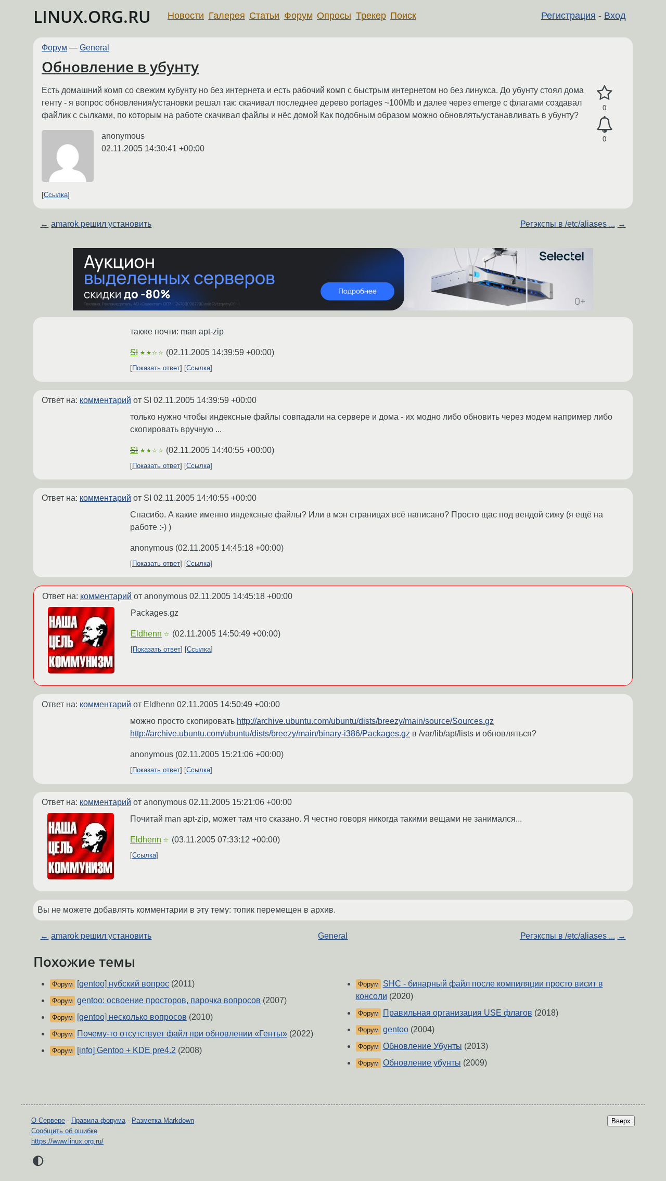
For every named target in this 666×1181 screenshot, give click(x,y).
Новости (186, 15)
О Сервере (48, 1120)
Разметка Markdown (163, 1120)
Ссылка (56, 195)
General (94, 47)
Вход (615, 15)
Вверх (621, 1121)
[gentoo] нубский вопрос (123, 983)
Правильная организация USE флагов (457, 1012)
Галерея (227, 15)
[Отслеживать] (604, 124)
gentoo (395, 1029)
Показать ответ (156, 368)
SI (134, 352)
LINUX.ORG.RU (92, 16)
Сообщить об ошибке (64, 1131)
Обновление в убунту (120, 66)
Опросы (334, 15)
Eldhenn (146, 633)
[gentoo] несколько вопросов (132, 1017)
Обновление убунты (422, 1062)
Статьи (264, 15)
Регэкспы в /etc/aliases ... (567, 223)
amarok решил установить (101, 223)
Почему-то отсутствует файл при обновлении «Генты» (182, 1033)
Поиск (403, 15)
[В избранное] (604, 93)
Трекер (371, 15)
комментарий (105, 400)
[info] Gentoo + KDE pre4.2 (126, 1050)
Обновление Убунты (422, 1046)
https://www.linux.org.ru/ (67, 1141)
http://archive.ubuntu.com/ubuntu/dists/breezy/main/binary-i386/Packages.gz (270, 733)
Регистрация (568, 15)
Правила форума (98, 1120)
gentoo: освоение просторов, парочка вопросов (169, 1000)
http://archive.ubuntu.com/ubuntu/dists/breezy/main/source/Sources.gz (365, 721)
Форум (298, 15)
